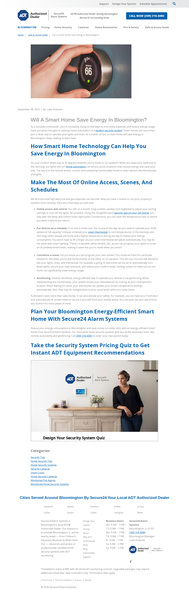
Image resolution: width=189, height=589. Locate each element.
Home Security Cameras (44, 476)
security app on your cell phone (131, 212)
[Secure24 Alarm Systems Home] (42, 15)
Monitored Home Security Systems (50, 484)
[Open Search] (174, 3)
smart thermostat (98, 232)
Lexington (118, 512)
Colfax (47, 512)
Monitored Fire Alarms (43, 480)
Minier (140, 512)
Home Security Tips (41, 461)
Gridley (117, 506)
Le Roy (140, 506)
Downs (70, 512)
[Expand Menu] (73, 27)
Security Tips (38, 457)
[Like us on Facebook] (130, 562)
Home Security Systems (44, 465)
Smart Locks (37, 472)
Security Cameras (40, 468)
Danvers (94, 506)
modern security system (109, 130)
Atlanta (70, 506)
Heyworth (48, 506)
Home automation (76, 166)
